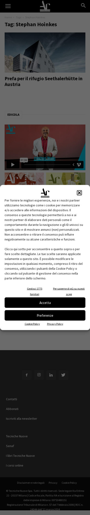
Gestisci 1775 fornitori (34, 291)
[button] (79, 193)
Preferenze (45, 315)
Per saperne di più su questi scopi (69, 291)
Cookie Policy (32, 324)
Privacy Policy (55, 324)
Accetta (45, 302)
